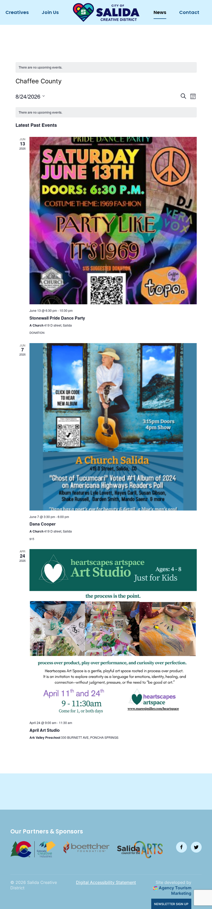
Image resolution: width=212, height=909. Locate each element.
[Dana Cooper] (113, 427)
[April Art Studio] (113, 632)
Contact (189, 12)
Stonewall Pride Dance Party (57, 318)
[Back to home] (106, 12)
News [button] (160, 12)
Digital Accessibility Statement (106, 882)
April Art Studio (44, 730)
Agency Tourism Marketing (174, 890)
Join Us (50, 12)
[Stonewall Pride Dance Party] (113, 220)
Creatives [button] (17, 12)
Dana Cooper (42, 524)
